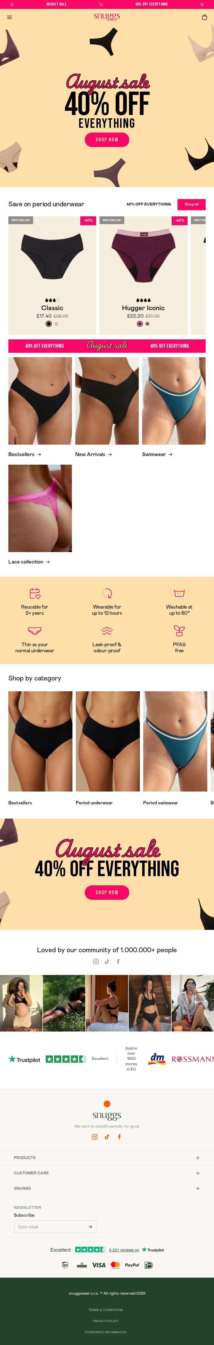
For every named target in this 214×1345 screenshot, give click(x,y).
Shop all (191, 204)
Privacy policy (105, 1321)
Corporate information (106, 1332)
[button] (204, 17)
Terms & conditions (105, 1310)
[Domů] (107, 17)
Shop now (107, 139)
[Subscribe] (90, 1226)
